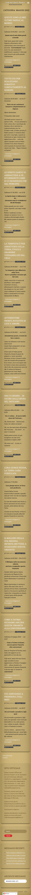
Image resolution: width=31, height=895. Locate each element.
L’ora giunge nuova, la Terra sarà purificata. (15, 470)
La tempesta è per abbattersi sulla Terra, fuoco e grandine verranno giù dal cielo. (14, 250)
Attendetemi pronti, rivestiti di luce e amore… (15, 321)
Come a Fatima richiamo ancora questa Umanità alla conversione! (15, 624)
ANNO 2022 (16, 65)
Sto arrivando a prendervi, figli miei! (13, 696)
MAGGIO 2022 (9, 67)
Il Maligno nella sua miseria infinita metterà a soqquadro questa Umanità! (15, 544)
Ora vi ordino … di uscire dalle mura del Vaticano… (15, 398)
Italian (7, 893)
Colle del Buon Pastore (10, 891)
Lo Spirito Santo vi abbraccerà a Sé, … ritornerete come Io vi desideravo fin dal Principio (15, 178)
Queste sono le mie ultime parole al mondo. (15, 20)
